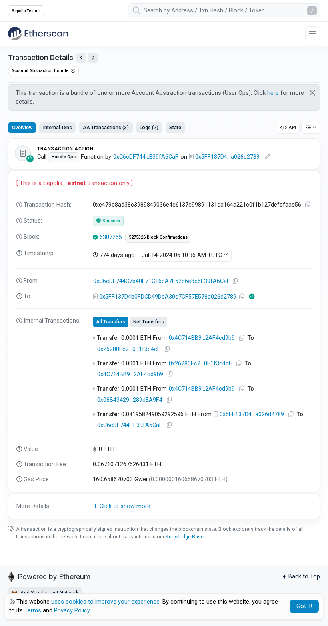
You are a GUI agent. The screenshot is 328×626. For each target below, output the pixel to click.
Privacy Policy (72, 610)
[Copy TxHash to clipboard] (308, 204)
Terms (32, 610)
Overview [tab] (22, 127)
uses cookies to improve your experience (105, 601)
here (273, 93)
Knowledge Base (185, 537)
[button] (164, 506)
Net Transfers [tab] (148, 322)
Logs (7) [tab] (149, 127)
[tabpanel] (164, 328)
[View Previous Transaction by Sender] (81, 58)
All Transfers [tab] (110, 322)
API (292, 127)
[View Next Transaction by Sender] (93, 58)
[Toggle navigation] (312, 33)
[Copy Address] (235, 281)
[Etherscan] (38, 33)
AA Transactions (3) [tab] (106, 127)
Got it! (304, 606)
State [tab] (175, 127)
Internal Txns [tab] (57, 127)
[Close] (313, 93)
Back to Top (304, 576)
